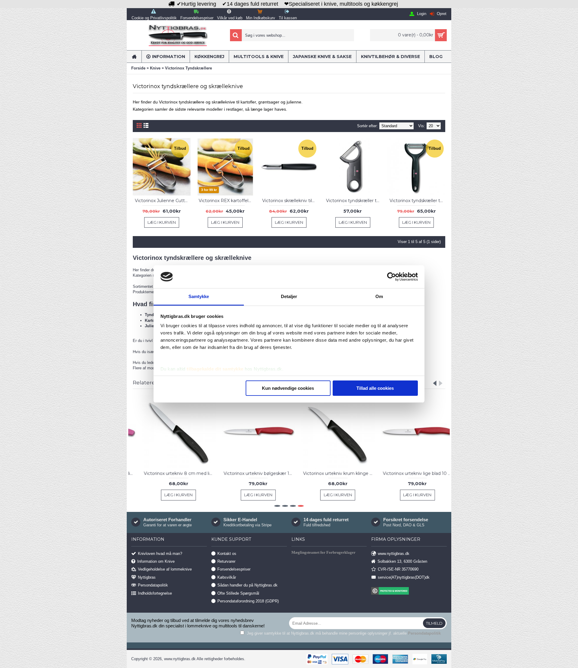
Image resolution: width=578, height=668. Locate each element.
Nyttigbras (147, 577)
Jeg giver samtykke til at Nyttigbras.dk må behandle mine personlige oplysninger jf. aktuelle (343, 633)
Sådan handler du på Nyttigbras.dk (247, 585)
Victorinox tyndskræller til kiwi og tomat (417, 200)
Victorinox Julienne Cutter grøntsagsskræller (163, 200)
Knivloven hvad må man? (160, 553)
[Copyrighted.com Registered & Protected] (409, 591)
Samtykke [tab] (198, 296)
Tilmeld (434, 623)
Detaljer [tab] (289, 296)
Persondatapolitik (153, 585)
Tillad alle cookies (375, 388)
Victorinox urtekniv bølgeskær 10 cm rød (250, 473)
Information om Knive (156, 561)
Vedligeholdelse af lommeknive (165, 569)
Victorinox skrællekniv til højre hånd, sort (290, 200)
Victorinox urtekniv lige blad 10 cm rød (410, 473)
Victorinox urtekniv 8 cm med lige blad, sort (171, 473)
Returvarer (226, 561)
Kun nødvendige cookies (288, 388)
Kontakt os (226, 553)
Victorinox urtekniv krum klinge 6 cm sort (330, 473)
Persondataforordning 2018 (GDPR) (248, 601)
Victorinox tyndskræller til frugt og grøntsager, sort (354, 200)
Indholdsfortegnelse (155, 593)
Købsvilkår (226, 577)
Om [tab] (379, 296)
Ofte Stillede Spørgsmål (238, 593)
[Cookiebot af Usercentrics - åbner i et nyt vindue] (391, 276)
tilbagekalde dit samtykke (215, 368)
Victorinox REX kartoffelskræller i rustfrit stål (226, 200)
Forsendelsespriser (233, 569)
